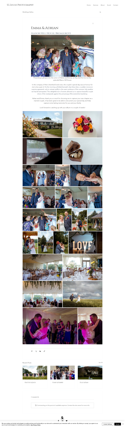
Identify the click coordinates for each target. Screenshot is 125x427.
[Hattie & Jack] (35, 372)
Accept (117, 424)
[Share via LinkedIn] (40, 351)
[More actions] (93, 23)
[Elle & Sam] (90, 372)
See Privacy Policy (35, 425)
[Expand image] (42, 124)
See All (100, 362)
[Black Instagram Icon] (62, 421)
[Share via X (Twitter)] (36, 351)
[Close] (123, 424)
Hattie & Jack (30, 383)
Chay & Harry (57, 383)
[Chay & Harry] (62, 372)
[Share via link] (44, 351)
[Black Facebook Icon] (58, 421)
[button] (20, 5)
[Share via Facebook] (32, 351)
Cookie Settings (107, 424)
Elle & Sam (84, 383)
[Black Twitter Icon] (67, 421)
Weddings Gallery (28, 12)
